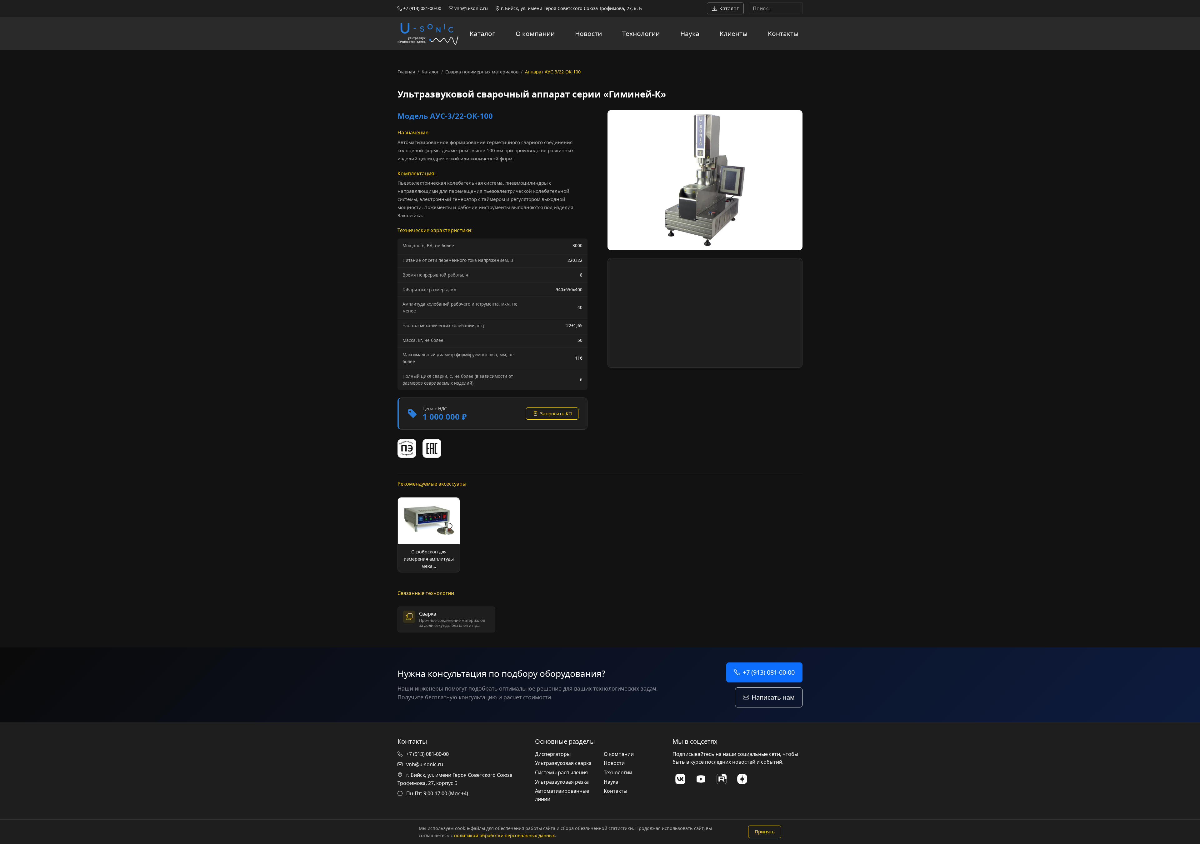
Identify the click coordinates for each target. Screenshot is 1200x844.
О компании (535, 33)
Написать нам (773, 697)
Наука (689, 33)
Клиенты (734, 33)
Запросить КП (556, 413)
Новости (588, 33)
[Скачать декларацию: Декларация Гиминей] (431, 448)
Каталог (729, 8)
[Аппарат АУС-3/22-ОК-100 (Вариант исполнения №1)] (705, 180)
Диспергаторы (553, 754)
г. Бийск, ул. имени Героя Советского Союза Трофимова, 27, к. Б (571, 8)
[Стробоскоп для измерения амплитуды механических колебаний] (429, 534)
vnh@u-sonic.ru (470, 8)
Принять (765, 831)
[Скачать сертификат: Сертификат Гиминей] (407, 448)
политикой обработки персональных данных (504, 835)
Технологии (641, 33)
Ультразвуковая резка (562, 781)
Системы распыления (561, 772)
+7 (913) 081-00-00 (421, 8)
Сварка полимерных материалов (481, 72)
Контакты (783, 33)
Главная (406, 72)
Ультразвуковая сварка (563, 763)
